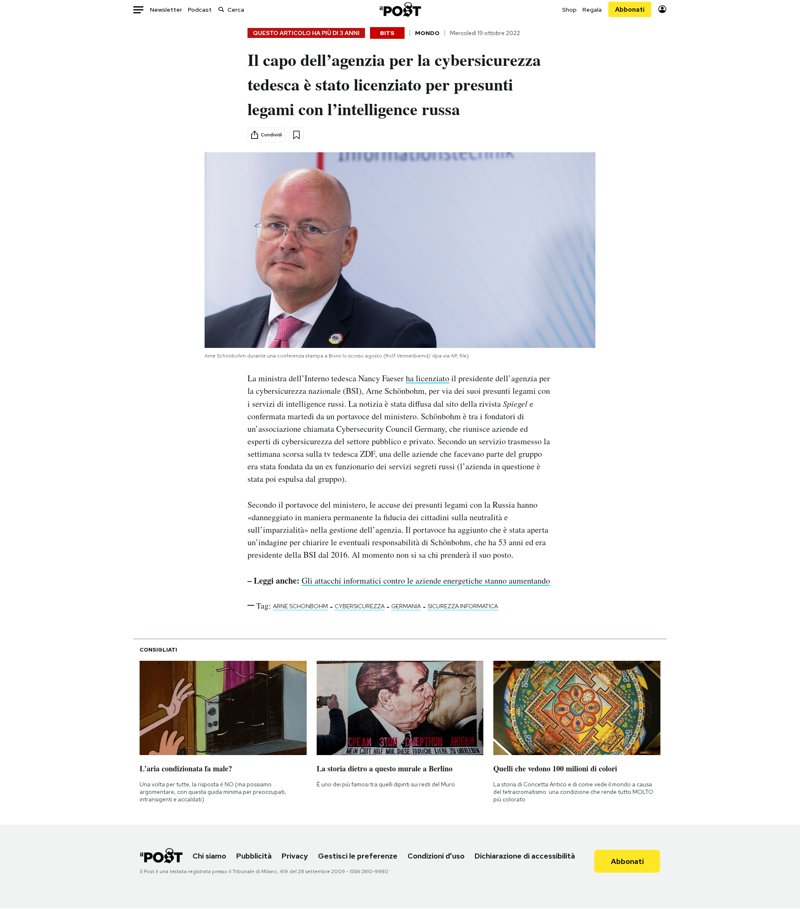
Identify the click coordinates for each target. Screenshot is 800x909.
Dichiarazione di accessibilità (525, 856)
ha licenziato (427, 378)
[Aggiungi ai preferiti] (296, 135)
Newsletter (166, 9)
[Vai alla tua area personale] (662, 9)
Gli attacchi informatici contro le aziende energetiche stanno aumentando (426, 580)
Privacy (295, 856)
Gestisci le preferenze (358, 856)
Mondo (427, 33)
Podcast (200, 9)
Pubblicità (254, 856)
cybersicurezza (360, 606)
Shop (569, 9)
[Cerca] (221, 9)
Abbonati (630, 9)
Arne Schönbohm (300, 606)
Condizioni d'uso (436, 856)
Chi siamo (209, 856)
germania (406, 606)
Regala (592, 9)
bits (387, 33)
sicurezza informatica (463, 606)
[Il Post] (400, 9)
